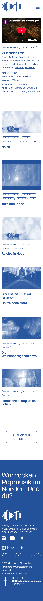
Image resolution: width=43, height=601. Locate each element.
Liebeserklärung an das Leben (19, 403)
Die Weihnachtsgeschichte (19, 354)
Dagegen (24, 142)
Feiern (18, 248)
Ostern (6, 248)
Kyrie (35, 142)
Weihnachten (29, 47)
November (8, 199)
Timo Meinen (33, 91)
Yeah (37, 553)
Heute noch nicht (14, 303)
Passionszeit (9, 142)
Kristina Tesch (8, 91)
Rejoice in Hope (13, 253)
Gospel (26, 138)
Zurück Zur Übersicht (21, 437)
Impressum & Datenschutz (14, 573)
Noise (6, 147)
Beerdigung (9, 298)
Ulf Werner (11, 72)
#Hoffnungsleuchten (25, 67)
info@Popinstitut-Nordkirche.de (19, 525)
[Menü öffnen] (37, 7)
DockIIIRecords (10, 47)
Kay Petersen (25, 76)
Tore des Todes (13, 204)
